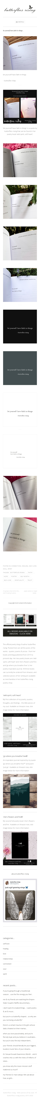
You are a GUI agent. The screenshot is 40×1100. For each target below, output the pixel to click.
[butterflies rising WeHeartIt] (26, 2)
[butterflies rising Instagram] (13, 2)
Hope (6, 576)
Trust (30, 580)
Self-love (7, 580)
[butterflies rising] (20, 12)
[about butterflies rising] (20, 900)
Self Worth (24, 576)
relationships (8, 959)
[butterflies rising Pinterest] (16, 2)
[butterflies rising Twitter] (20, 2)
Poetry (14, 576)
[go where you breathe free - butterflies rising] (20, 791)
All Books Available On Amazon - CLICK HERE (20, 632)
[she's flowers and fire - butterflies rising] (20, 848)
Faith (30, 573)
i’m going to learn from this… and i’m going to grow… (11, 592)
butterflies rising (17, 573)
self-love (32, 566)
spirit (10, 569)
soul (5, 569)
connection (16, 566)
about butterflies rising (20, 874)
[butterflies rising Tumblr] (23, 2)
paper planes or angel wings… (30, 592)
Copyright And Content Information (20, 603)
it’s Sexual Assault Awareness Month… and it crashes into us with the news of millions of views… (20, 1057)
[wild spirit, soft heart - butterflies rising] (20, 730)
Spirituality (19, 580)
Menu (21, 22)
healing (25, 566)
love (4, 954)
